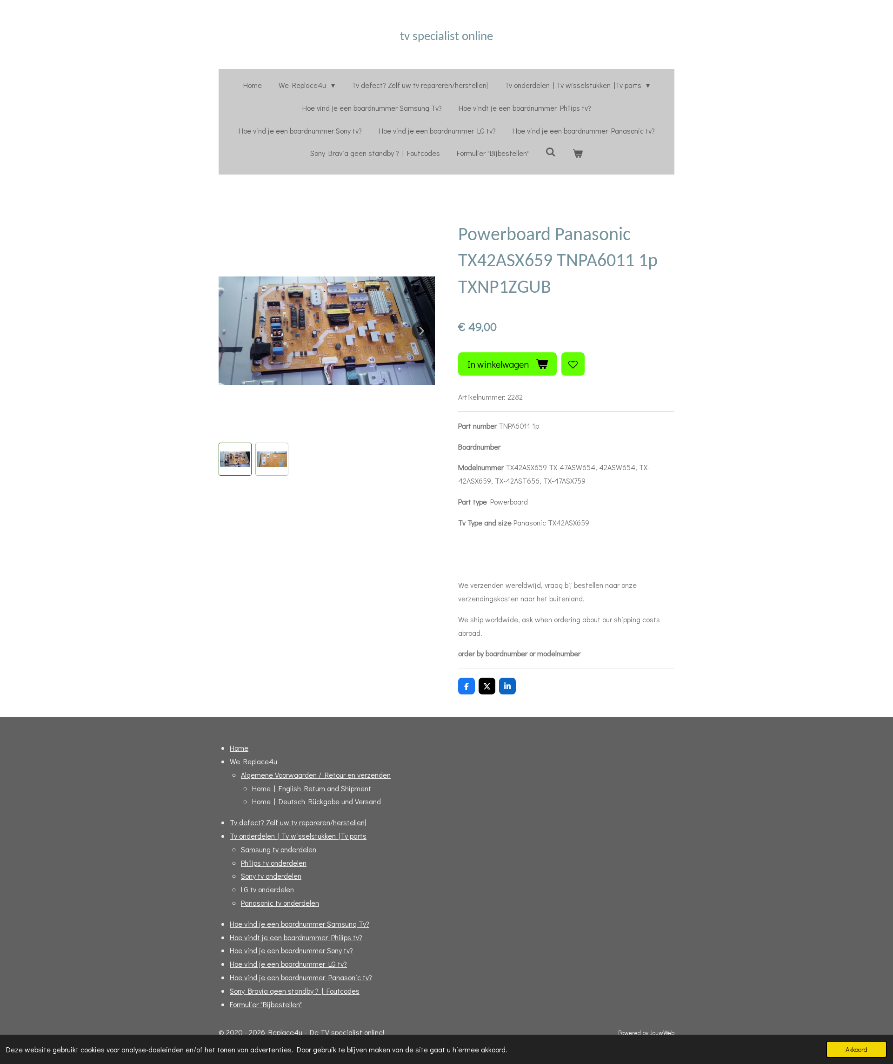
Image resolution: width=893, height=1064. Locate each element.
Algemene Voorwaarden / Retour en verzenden (316, 775)
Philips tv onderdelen (274, 863)
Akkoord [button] (856, 1049)
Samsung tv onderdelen (278, 849)
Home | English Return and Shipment (311, 788)
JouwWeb (662, 1033)
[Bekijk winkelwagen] (577, 153)
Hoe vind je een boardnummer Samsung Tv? (299, 924)
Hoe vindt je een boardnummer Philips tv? (296, 937)
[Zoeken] (551, 151)
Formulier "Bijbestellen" (266, 1004)
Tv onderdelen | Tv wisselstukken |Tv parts (298, 836)
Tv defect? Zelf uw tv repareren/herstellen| (298, 822)
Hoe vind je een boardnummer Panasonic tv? (301, 977)
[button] (235, 459)
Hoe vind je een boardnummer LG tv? (288, 964)
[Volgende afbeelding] (421, 330)
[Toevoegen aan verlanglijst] (573, 364)
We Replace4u (253, 761)
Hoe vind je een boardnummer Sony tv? (291, 950)
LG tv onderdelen (267, 889)
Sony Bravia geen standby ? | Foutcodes (295, 991)
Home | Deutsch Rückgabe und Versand (316, 801)
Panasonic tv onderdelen (280, 903)
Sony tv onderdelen (271, 876)
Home (239, 748)
